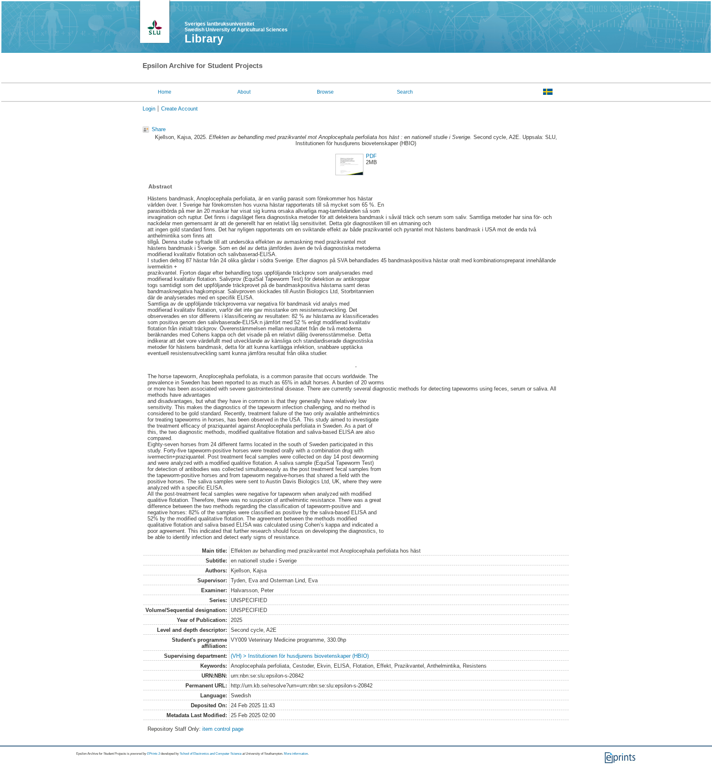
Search (405, 92)
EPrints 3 (153, 754)
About (244, 92)
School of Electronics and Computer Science (210, 754)
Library (204, 39)
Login (149, 109)
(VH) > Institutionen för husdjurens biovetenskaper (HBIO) (300, 656)
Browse (325, 92)
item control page (223, 729)
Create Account (179, 109)
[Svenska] (548, 91)
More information (296, 754)
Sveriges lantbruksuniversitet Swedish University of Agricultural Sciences (236, 27)
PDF (371, 156)
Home (164, 92)
